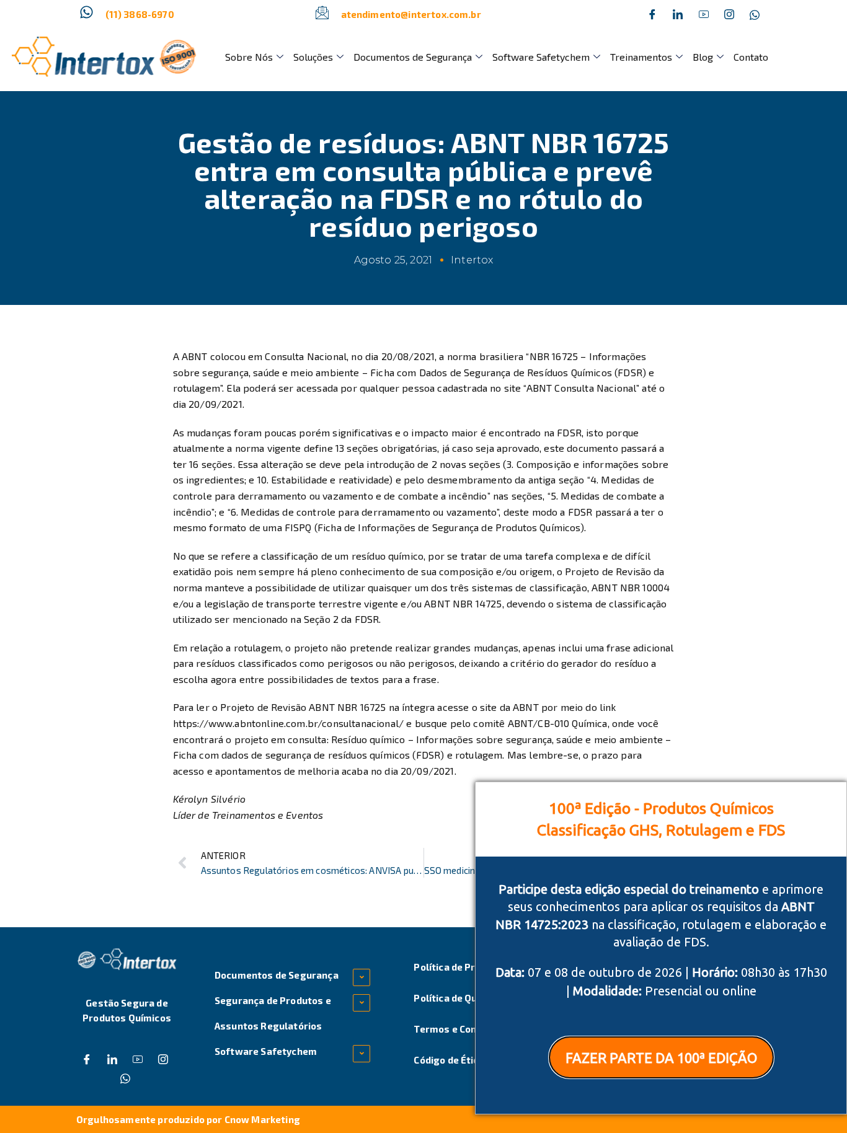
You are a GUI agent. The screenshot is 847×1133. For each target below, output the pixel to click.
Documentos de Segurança (412, 57)
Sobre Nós (249, 57)
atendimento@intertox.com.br (411, 14)
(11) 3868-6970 (139, 14)
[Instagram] (729, 14)
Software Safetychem (541, 57)
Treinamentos (641, 57)
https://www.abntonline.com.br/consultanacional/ (288, 723)
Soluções (313, 57)
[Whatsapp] (754, 14)
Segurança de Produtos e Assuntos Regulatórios (273, 1013)
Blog (703, 57)
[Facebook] (652, 14)
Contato (751, 57)
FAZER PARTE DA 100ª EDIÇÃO (661, 1057)
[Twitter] (677, 14)
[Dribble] (703, 14)
